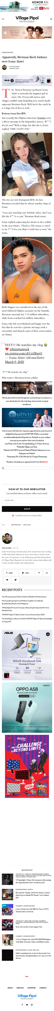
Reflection (47, 875)
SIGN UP (27, 509)
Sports (30, 889)
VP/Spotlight (31, 877)
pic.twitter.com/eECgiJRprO (23, 353)
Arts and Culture (31, 921)
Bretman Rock (16, 524)
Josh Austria (15, 66)
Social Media (21, 877)
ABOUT (10, 988)
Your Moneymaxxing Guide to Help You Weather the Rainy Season (24, 597)
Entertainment (7, 52)
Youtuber (41, 118)
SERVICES (20, 988)
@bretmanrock (19, 349)
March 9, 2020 (14, 362)
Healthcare (20, 875)
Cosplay (28, 874)
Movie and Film (33, 950)
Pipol (18, 924)
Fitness (46, 874)
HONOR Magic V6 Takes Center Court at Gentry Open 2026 (23, 615)
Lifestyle (28, 875)
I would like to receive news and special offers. (28, 515)
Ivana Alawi (27, 524)
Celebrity (19, 906)
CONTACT (43, 988)
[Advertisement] (27, 833)
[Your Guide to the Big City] (27, 19)
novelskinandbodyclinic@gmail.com (17, 437)
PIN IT (28, 164)
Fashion (39, 922)
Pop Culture (37, 875)
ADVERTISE (32, 988)
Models (45, 922)
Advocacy (20, 874)
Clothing (19, 922)
